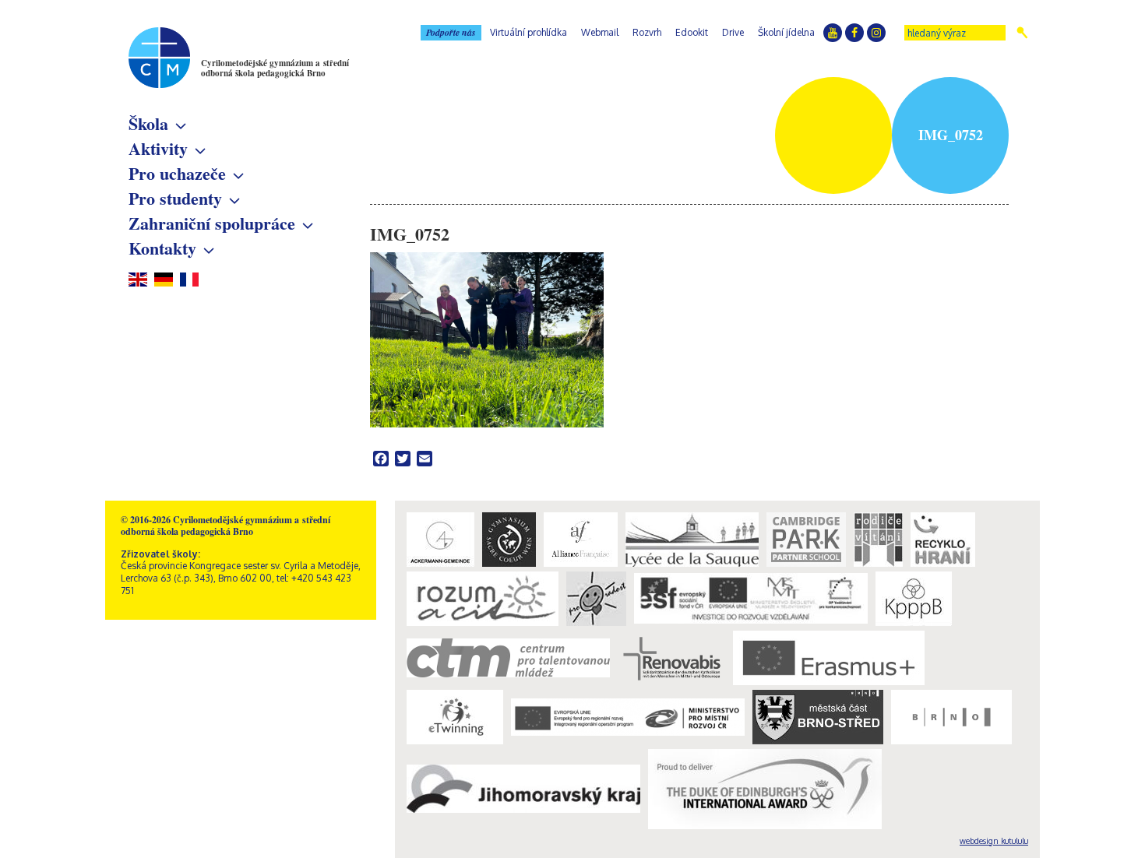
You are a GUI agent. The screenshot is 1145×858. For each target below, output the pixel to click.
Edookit (691, 32)
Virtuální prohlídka (528, 32)
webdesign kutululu (994, 841)
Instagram (876, 32)
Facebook (854, 32)
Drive (733, 32)
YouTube (832, 32)
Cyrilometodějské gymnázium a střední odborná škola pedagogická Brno (275, 68)
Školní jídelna (786, 32)
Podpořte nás (451, 32)
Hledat (1022, 32)
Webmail (599, 32)
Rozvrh (646, 32)
